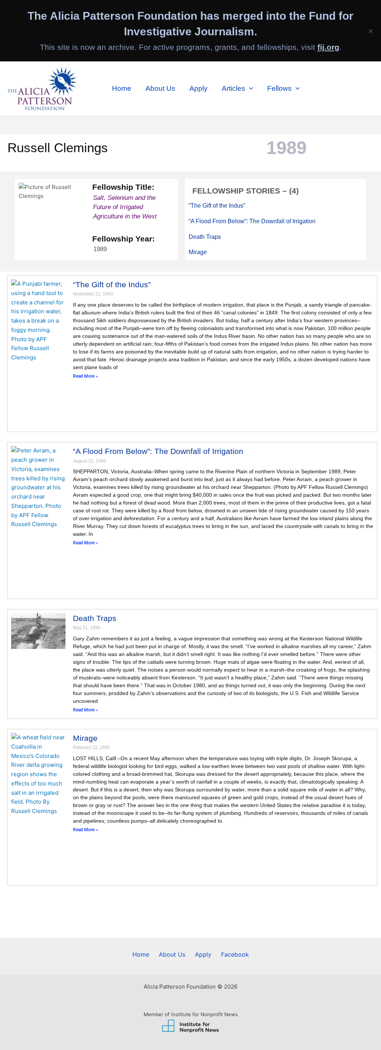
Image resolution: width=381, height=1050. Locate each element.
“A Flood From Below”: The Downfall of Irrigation (252, 221)
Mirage (198, 252)
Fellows (279, 88)
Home (121, 88)
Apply (198, 88)
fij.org (328, 47)
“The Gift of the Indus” (217, 205)
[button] (249, 88)
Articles (233, 88)
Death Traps (205, 237)
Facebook (235, 954)
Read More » (85, 375)
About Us (160, 88)
